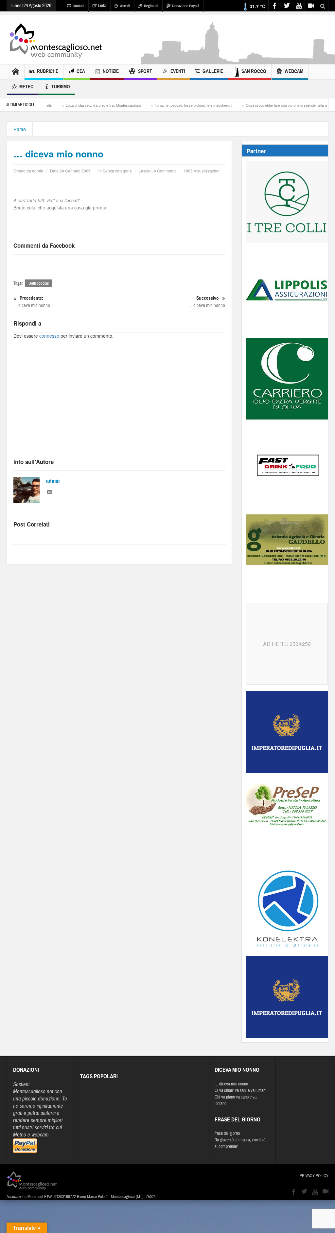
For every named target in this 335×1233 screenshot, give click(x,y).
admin (53, 480)
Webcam (294, 71)
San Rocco (253, 71)
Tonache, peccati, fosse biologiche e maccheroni (163, 105)
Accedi (125, 6)
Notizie (111, 71)
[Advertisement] (119, 404)
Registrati (151, 6)
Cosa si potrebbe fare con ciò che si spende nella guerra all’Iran (265, 105)
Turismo (60, 87)
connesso (49, 335)
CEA (81, 71)
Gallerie (213, 71)
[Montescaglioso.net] (56, 39)
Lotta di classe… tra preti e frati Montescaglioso (73, 105)
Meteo (26, 87)
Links (102, 5)
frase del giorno (227, 1133)
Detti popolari (38, 283)
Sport (145, 71)
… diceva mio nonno (31, 301)
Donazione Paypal (185, 6)
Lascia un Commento (158, 170)
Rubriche (47, 71)
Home (19, 129)
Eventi (177, 71)
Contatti (78, 6)
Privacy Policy (314, 1175)
